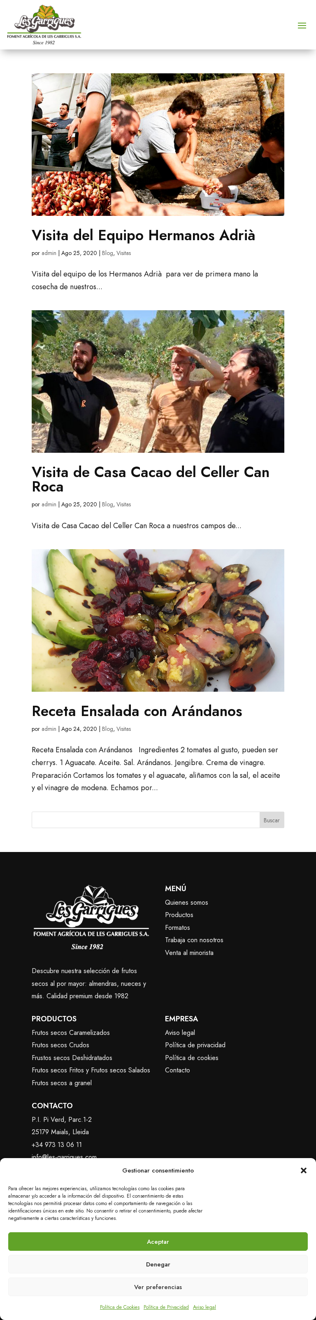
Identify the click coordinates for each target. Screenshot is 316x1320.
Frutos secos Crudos (60, 1045)
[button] (304, 1170)
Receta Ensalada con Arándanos (137, 711)
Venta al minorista (189, 952)
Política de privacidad (195, 1045)
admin (49, 253)
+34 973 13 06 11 (57, 1144)
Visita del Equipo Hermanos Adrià (144, 235)
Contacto (177, 1070)
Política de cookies (191, 1058)
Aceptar (158, 1241)
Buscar (272, 820)
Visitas (123, 253)
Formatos (177, 927)
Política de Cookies (119, 1307)
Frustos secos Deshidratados (72, 1058)
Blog (107, 253)
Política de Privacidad (166, 1307)
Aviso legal (204, 1307)
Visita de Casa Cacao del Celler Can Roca (151, 479)
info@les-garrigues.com (64, 1157)
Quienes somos (186, 902)
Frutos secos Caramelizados (71, 1032)
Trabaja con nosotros (194, 940)
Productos (179, 915)
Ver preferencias (158, 1287)
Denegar (158, 1264)
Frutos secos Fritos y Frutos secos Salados (91, 1070)
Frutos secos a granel (62, 1083)
